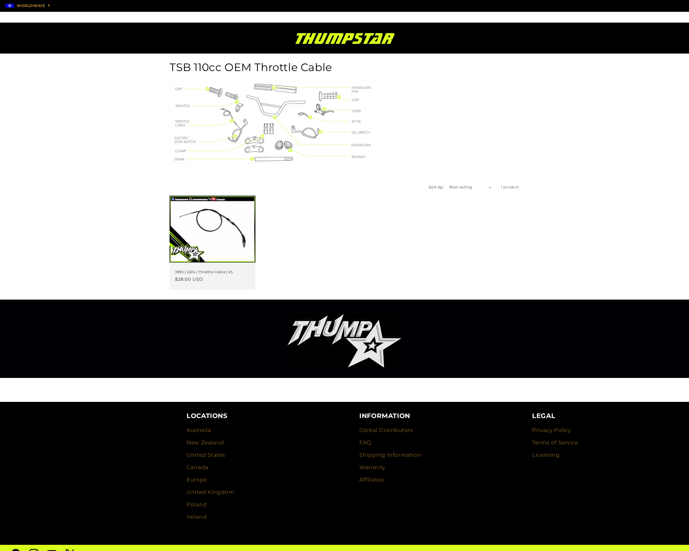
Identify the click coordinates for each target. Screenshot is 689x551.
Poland (197, 504)
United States (206, 455)
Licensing (546, 455)
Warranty (372, 467)
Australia (199, 430)
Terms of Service (555, 442)
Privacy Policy (551, 430)
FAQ (365, 442)
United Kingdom (210, 492)
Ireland (197, 517)
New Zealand (205, 442)
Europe (197, 479)
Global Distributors (386, 430)
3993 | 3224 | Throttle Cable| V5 (204, 272)
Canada (198, 467)
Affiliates (371, 479)
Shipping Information (390, 455)
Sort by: (436, 187)
